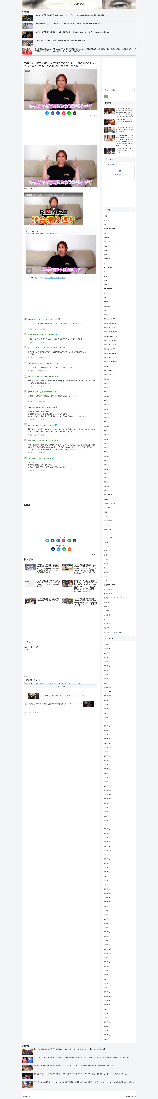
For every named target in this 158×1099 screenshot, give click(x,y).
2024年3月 (107, 726)
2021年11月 (107, 846)
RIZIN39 (106, 439)
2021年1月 (107, 889)
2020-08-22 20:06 (50, 334)
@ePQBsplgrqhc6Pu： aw (36, 407)
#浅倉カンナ (77, 323)
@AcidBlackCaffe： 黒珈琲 (36, 334)
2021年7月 (107, 863)
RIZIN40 (106, 443)
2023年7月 (107, 760)
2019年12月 (107, 945)
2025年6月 (107, 661)
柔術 (105, 576)
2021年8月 (107, 859)
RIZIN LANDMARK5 (110, 344)
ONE (105, 284)
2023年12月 (107, 739)
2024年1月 (107, 734)
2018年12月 (107, 996)
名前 (25, 676)
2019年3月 (107, 983)
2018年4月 (107, 1030)
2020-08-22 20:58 (57, 348)
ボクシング (107, 542)
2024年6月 (107, 713)
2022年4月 (107, 824)
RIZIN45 (106, 465)
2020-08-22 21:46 (51, 376)
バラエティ (107, 529)
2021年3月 (107, 880)
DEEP (106, 233)
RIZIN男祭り (108, 495)
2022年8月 (107, 807)
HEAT (106, 250)
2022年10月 (107, 799)
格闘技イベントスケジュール (113, 598)
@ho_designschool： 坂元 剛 (37, 376)
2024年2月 (107, 730)
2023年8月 (107, 756)
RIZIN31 (106, 400)
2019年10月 (107, 953)
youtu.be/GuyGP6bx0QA (33, 233)
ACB (105, 216)
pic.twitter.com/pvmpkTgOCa (50, 233)
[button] (132, 90)
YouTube (106, 516)
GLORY (106, 246)
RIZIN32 (106, 405)
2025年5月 (107, 666)
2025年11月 (107, 649)
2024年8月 (107, 704)
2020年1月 (107, 940)
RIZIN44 (106, 460)
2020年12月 (107, 893)
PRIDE (106, 297)
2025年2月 (107, 679)
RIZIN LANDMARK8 (110, 357)
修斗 (105, 555)
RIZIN (27, 504)
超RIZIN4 (107, 628)
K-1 (105, 263)
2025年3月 (107, 674)
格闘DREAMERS (109, 585)
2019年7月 (107, 966)
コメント (27, 649)
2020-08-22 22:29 (51, 440)
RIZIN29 (106, 392)
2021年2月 (107, 884)
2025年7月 (107, 657)
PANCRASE (108, 289)
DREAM (106, 237)
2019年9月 (107, 957)
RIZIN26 (106, 379)
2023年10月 (107, 747)
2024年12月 (107, 687)
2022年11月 (107, 794)
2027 (119, 171)
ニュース (107, 525)
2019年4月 (107, 979)
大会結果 (107, 559)
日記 (105, 568)
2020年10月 (107, 902)
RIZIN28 (106, 387)
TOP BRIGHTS (109, 508)
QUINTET (107, 302)
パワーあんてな (112, 164)
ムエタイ (107, 546)
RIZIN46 (106, 469)
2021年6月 (107, 867)
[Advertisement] (60, 130)
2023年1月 (107, 786)
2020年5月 (107, 923)
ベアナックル (108, 538)
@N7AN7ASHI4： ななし (36, 392)
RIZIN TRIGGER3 (109, 375)
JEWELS (107, 259)
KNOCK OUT (108, 267)
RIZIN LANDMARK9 (110, 362)
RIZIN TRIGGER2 (109, 370)
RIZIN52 (106, 490)
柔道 (105, 580)
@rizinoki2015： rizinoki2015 (36, 363)
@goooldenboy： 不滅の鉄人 (37, 440)
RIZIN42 (106, 452)
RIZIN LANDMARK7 (110, 353)
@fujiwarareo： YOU (34, 458)
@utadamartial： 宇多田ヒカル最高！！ (40, 348)
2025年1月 (107, 683)
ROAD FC (107, 499)
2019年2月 (107, 987)
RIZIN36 (106, 422)
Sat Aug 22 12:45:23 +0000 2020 (55, 278)
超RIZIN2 (107, 615)
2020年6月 (107, 919)
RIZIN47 (106, 473)
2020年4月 (107, 927)
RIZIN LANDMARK (110, 319)
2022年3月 (107, 829)
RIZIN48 (106, 477)
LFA (105, 276)
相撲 (105, 606)
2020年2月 (107, 936)
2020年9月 (107, 906)
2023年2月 (107, 782)
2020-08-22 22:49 (46, 458)
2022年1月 (107, 837)
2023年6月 (107, 764)
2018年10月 (107, 1005)
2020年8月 (107, 910)
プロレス (107, 533)
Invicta (106, 254)
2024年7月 (107, 709)
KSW (105, 272)
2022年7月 (107, 812)
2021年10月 (107, 850)
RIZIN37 (106, 426)
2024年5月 (107, 717)
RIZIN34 (106, 413)
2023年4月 (107, 773)
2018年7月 (107, 1017)
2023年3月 (107, 777)
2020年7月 (107, 915)
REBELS (107, 306)
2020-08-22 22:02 (49, 392)
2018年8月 (107, 1013)
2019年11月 (107, 949)
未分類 (106, 572)
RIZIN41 (106, 447)
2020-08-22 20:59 (51, 363)
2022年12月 (107, 790)
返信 (31, 329)
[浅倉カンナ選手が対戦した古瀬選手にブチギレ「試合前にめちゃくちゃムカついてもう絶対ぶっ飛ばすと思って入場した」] (58, 113)
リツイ (36, 329)
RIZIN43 (106, 456)
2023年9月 (107, 752)
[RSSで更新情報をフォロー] (69, 549)
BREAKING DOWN (110, 229)
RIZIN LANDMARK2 (110, 332)
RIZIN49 (106, 482)
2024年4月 (107, 721)
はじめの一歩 (108, 520)
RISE (105, 310)
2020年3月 (107, 932)
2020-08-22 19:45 (52, 319)
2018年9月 (107, 1009)
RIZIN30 (106, 396)
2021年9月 (107, 854)
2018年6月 (107, 1022)
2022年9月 (107, 803)
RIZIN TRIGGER (109, 366)
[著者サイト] (53, 549)
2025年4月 (107, 670)
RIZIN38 (106, 435)
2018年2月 (107, 1035)
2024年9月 (107, 700)
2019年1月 (107, 992)
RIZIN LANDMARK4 (110, 340)
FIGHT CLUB (108, 242)
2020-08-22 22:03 (49, 407)
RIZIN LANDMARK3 (110, 336)
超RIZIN (106, 610)
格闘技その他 (108, 593)
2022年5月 (107, 820)
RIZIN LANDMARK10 (110, 323)
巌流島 (106, 563)
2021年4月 (107, 876)
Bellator (106, 220)
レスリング (107, 550)
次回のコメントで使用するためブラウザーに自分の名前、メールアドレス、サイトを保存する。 (55, 683)
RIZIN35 (106, 417)
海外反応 (107, 602)
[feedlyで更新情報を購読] (64, 549)
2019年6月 (107, 970)
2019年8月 (107, 962)
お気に (43, 329)
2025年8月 (107, 653)
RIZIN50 (106, 486)
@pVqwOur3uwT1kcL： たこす (37, 319)
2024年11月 (107, 691)
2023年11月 (107, 743)
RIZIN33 (106, 409)
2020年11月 (107, 897)
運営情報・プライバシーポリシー (114, 632)
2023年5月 (107, 769)
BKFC (106, 224)
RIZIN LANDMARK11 (110, 327)
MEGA (106, 280)
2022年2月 (107, 833)
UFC (105, 512)
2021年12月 (107, 842)
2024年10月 (107, 696)
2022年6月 (107, 816)
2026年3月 (107, 644)
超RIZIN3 (107, 619)
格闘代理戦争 (108, 589)
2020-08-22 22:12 (49, 425)
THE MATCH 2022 (109, 503)
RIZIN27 (106, 383)
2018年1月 (107, 1039)
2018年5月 (107, 1026)
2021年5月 (107, 872)
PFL (105, 293)
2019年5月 (107, 975)
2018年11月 (107, 1000)
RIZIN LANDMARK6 (110, 349)
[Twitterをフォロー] (58, 549)
